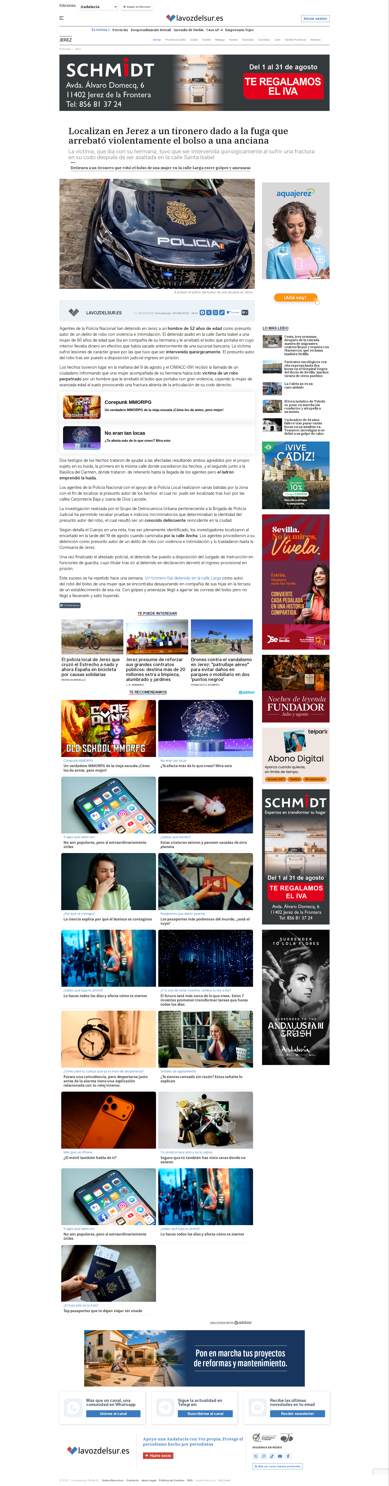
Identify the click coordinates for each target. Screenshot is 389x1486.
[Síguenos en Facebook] (288, 1456)
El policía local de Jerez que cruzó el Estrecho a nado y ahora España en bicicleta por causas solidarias (90, 667)
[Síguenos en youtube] (280, 1456)
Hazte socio (160, 1456)
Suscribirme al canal (205, 1414)
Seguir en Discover (139, 6)
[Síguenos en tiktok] (272, 1456)
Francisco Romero (205, 684)
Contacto (132, 1480)
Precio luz (120, 30)
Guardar (235, 312)
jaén (277, 39)
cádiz (194, 39)
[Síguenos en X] (255, 1456)
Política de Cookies (172, 1480)
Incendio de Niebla (189, 30)
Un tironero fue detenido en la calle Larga (183, 578)
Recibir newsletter (297, 1414)
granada (247, 39)
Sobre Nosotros (113, 1480)
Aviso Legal (149, 1480)
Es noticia (99, 30)
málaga (220, 39)
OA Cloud (224, 1480)
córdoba (264, 39)
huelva (233, 39)
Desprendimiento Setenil (151, 30)
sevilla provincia (295, 39)
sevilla (206, 39)
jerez (157, 39)
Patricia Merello (73, 679)
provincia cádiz (175, 39)
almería (316, 39)
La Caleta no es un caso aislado (298, 385)
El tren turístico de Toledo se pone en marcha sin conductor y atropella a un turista (304, 407)
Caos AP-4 (214, 30)
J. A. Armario (135, 684)
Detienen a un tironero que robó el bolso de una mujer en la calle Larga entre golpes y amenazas (161, 168)
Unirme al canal (113, 1414)
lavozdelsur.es (104, 313)
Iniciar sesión (315, 18)
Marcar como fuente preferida (279, 1466)
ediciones (65, 49)
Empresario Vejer (239, 30)
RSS (190, 1480)
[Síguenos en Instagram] (263, 1456)
